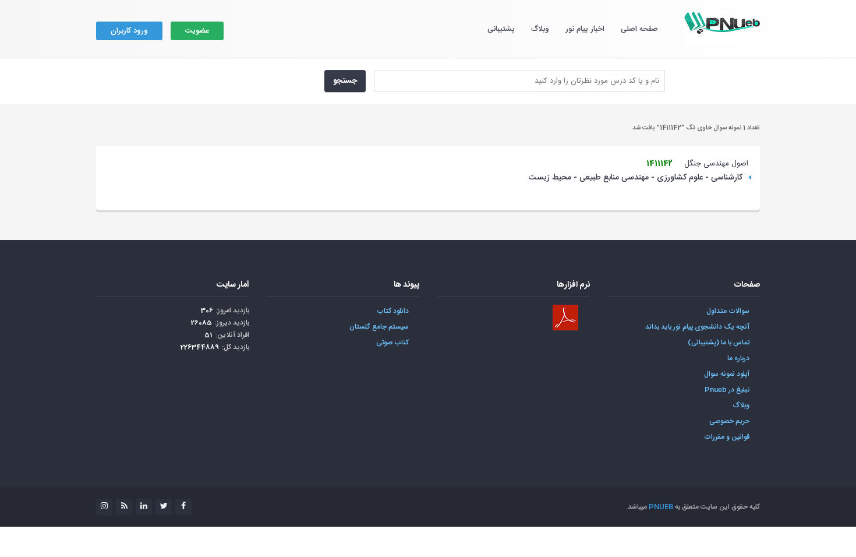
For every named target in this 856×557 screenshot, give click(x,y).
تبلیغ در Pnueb (727, 390)
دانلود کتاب (393, 311)
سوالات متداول (727, 311)
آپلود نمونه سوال (726, 374)
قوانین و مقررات (726, 437)
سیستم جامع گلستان (379, 327)
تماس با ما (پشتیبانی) (718, 342)
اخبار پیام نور (584, 29)
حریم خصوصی (729, 421)
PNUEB (661, 507)
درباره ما (738, 358)
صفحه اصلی (639, 29)
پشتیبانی (501, 29)
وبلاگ (540, 29)
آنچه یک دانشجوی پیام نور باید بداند (697, 327)
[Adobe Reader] (565, 317)
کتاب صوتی (392, 342)
